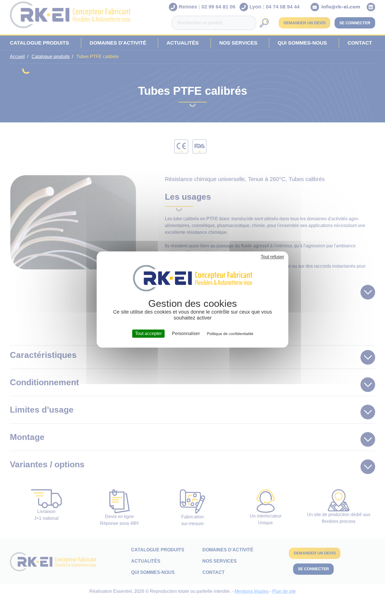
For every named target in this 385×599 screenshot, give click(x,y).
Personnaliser (186, 333)
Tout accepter (148, 333)
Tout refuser (272, 256)
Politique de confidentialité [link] (230, 333)
